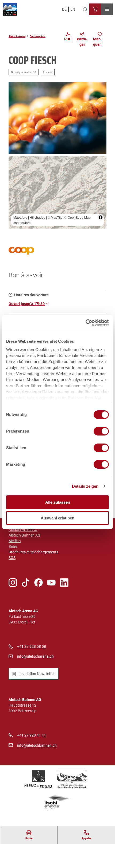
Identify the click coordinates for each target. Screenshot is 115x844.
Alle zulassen (57, 502)
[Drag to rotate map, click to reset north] (15, 178)
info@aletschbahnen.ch (37, 745)
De (64, 9)
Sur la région (37, 36)
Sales (13, 546)
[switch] (101, 431)
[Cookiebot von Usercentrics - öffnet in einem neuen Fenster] (85, 322)
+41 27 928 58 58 (31, 646)
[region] (57, 192)
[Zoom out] (15, 171)
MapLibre (20, 217)
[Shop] (95, 9)
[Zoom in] (15, 163)
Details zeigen (85, 486)
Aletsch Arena (17, 36)
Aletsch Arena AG (23, 529)
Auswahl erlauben (57, 518)
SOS (12, 558)
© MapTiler (56, 217)
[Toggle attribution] (100, 217)
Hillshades (37, 217)
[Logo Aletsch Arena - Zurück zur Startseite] (10, 9)
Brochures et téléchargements (33, 552)
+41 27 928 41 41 (31, 735)
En (72, 9)
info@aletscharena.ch (35, 656)
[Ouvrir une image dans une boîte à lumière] (57, 118)
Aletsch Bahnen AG (24, 535)
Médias (15, 541)
